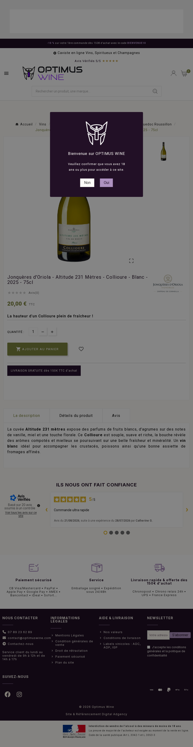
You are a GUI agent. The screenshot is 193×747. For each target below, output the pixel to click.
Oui (106, 182)
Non (87, 182)
